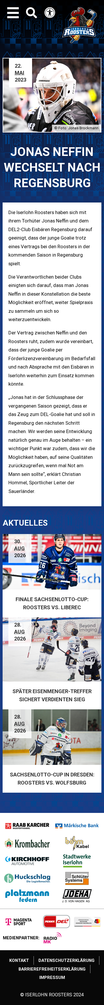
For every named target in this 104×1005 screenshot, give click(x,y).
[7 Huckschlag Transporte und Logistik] (27, 878)
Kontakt (19, 960)
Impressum (52, 977)
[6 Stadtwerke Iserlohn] (77, 860)
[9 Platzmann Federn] (27, 895)
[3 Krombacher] (27, 843)
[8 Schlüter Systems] (77, 878)
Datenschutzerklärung (66, 960)
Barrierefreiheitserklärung (52, 969)
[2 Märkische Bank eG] (77, 826)
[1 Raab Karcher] (27, 826)
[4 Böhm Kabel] (77, 843)
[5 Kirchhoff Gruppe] (27, 860)
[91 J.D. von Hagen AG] (77, 895)
